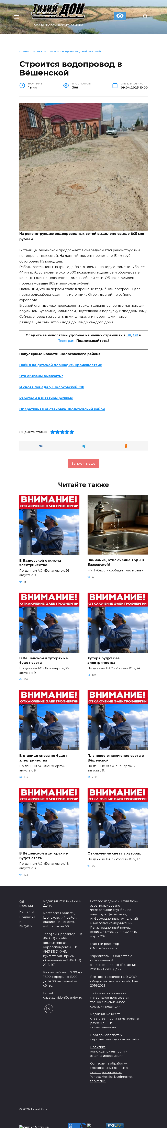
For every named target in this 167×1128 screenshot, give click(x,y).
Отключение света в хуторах (114, 853)
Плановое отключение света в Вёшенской (116, 758)
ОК (135, 335)
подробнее (89, 1111)
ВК (128, 335)
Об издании (26, 904)
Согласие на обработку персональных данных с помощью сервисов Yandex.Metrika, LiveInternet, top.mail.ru (111, 1072)
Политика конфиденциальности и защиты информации (108, 1051)
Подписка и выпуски (27, 921)
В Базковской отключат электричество (41, 562)
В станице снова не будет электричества (43, 758)
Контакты (26, 912)
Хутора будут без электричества (104, 660)
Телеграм (66, 341)
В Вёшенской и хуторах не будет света (43, 660)
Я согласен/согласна (84, 1122)
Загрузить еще (83, 463)
